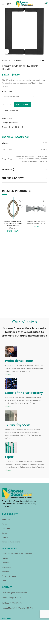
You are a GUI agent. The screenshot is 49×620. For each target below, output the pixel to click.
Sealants (5, 571)
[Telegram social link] (22, 127)
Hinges (5, 558)
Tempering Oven (17, 425)
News (4, 524)
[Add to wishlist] (20, 201)
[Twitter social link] (12, 127)
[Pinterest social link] (16, 127)
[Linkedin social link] (19, 127)
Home (4, 60)
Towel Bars (6, 567)
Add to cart (22, 104)
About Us (6, 519)
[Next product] (45, 60)
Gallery (5, 537)
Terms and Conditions (11, 542)
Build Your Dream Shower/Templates (17, 554)
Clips (4, 581)
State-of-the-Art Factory (24, 393)
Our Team (6, 528)
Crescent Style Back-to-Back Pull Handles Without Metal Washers (13, 224)
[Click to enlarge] (6, 51)
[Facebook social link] (9, 127)
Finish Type (7, 91)
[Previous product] (40, 60)
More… (8, 374)
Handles (19, 60)
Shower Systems (9, 576)
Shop (11, 60)
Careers (5, 533)
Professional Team (19, 361)
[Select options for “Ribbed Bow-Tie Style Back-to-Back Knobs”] (43, 205)
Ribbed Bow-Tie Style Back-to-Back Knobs (36, 222)
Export (10, 457)
